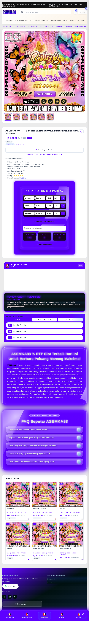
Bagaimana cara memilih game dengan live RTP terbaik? (31, 438)
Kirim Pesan (12, 586)
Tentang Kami (52, 579)
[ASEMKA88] (9, 12)
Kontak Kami (51, 582)
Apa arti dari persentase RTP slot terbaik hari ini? (28, 430)
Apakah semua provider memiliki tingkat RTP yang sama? (31, 462)
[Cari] (22, 12)
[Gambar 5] (41, 117)
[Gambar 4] (33, 117)
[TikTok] (15, 597)
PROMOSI (10, 617)
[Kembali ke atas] (83, 609)
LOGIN (58, 6)
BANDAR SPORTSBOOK (64, 26)
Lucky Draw (18, 319)
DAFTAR (52, 6)
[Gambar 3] (25, 117)
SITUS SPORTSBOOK (78, 20)
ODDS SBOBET (32, 26)
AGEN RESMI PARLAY (46, 26)
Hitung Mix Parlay (44, 244)
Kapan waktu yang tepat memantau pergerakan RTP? (29, 454)
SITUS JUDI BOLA (19, 26)
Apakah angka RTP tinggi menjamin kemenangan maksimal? (32, 446)
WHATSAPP (27, 617)
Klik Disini (22, 178)
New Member (70, 319)
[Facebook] (4, 597)
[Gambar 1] (8, 117)
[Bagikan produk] (81, 131)
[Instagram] (10, 597)
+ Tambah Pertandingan (44, 221)
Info (80, 265)
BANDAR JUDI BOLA (59, 20)
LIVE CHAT (79, 617)
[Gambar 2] (16, 117)
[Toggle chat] (83, 614)
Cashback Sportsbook (44, 319)
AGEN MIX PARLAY (41, 20)
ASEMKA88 (53, 4)
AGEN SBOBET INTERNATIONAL (70, 4)
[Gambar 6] (50, 117)
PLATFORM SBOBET (23, 20)
